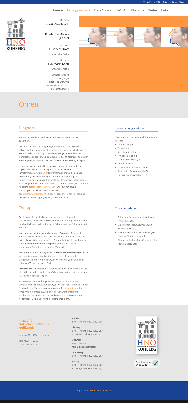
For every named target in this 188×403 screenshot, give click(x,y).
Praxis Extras (101, 10)
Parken (165, 10)
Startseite (58, 10)
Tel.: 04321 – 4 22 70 (151, 2)
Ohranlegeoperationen (64, 281)
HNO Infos (121, 10)
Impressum (82, 390)
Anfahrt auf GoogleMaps (173, 2)
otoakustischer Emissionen (42, 186)
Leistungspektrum (77, 10)
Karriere (152, 10)
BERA (45, 172)
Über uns (136, 10)
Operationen (71, 288)
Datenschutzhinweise (100, 390)
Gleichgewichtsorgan (33, 193)
